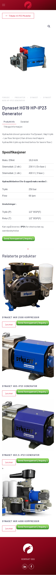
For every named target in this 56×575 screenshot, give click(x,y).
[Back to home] (28, 5)
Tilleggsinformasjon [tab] (13, 126)
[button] (3, 5)
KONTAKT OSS (28, 559)
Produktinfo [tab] (9, 121)
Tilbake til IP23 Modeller (20, 15)
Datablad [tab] (25, 121)
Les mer (9, 324)
